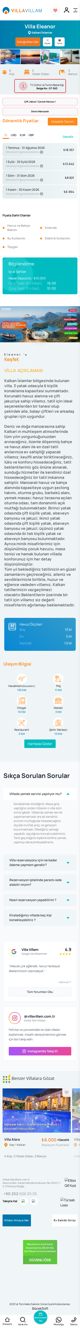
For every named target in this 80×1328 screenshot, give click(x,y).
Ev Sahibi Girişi (65, 1220)
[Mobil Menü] (75, 10)
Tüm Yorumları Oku (40, 992)
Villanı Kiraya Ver (16, 1220)
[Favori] (66, 1092)
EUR (22, 135)
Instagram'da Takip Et (43, 1051)
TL (5, 135)
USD (13, 135)
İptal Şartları (17, 271)
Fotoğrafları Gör (28, 42)
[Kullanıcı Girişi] (66, 10)
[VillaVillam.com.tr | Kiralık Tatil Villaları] (22, 10)
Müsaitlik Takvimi (62, 121)
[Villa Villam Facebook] (34, 1201)
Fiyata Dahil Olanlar (17, 215)
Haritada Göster (40, 743)
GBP (31, 135)
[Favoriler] (55, 10)
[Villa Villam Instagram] (24, 1201)
